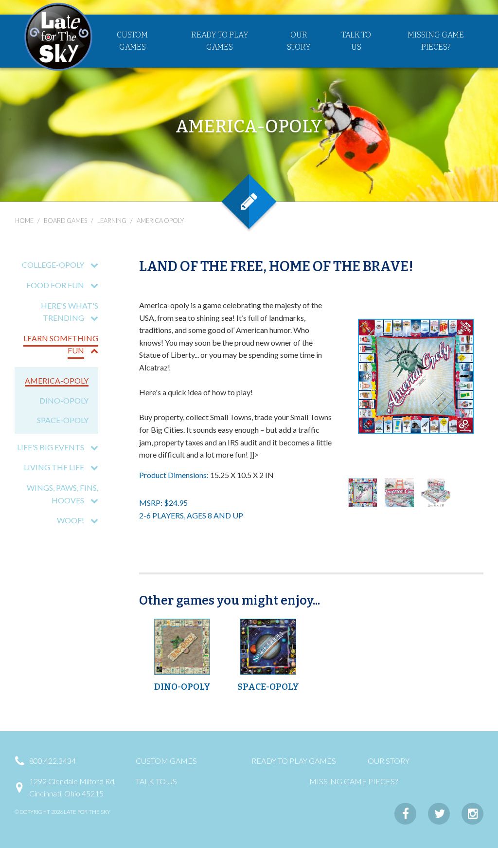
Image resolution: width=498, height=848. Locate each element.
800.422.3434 (52, 760)
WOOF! (70, 520)
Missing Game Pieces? (436, 41)
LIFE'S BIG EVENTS (50, 447)
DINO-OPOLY (64, 400)
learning (111, 220)
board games (65, 220)
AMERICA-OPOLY (57, 380)
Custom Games (132, 41)
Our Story (299, 41)
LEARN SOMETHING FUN (60, 344)
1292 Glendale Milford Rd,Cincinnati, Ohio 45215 (72, 787)
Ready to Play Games (220, 41)
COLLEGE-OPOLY (53, 264)
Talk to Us (356, 41)
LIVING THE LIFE (54, 467)
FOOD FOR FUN (55, 285)
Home (24, 220)
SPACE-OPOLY (63, 419)
